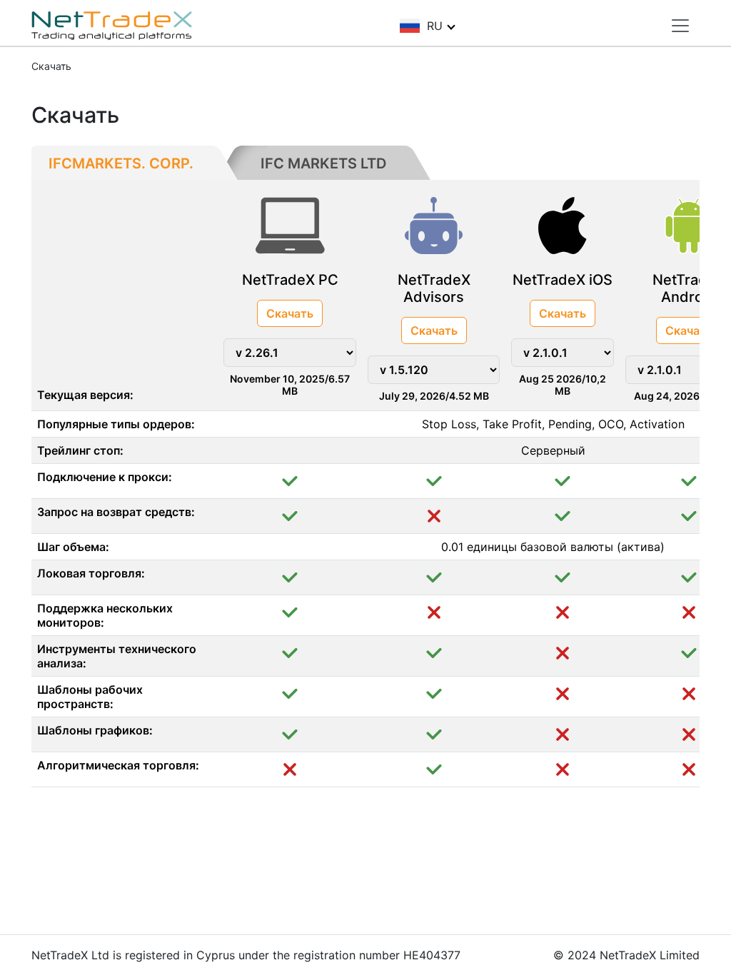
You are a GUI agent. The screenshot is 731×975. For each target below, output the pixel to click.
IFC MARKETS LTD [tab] (323, 163)
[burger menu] (680, 25)
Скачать (289, 313)
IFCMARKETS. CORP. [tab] (121, 163)
